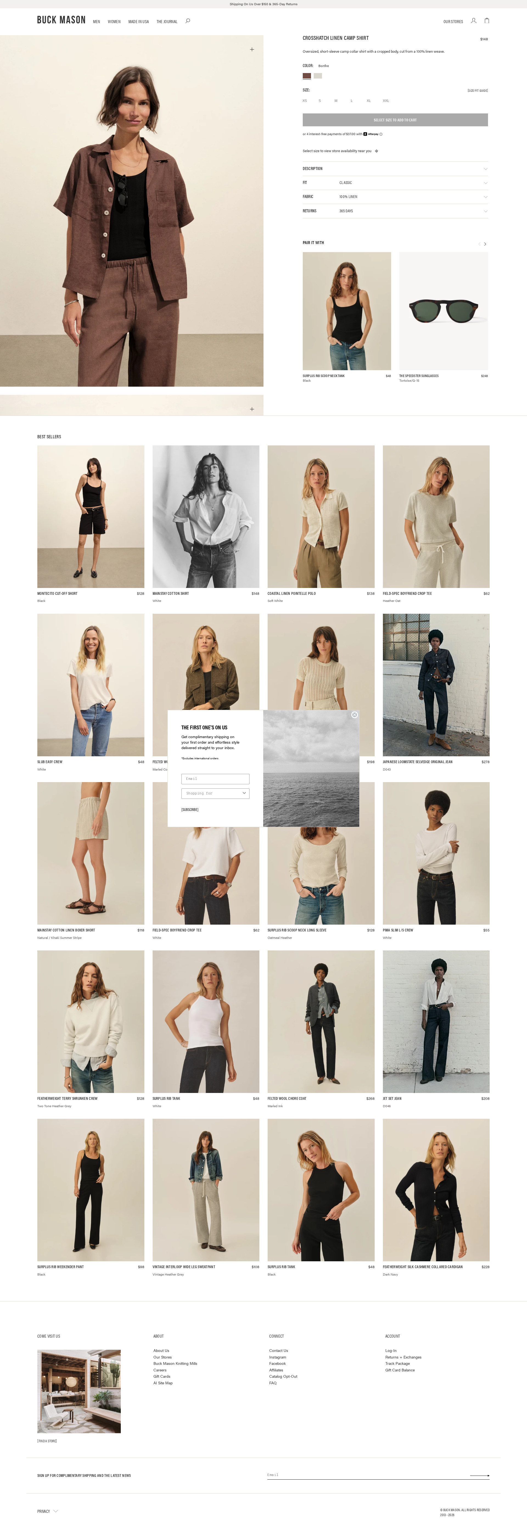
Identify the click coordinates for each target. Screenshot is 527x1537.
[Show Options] (244, 794)
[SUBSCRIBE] (189, 809)
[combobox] (214, 794)
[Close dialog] (354, 715)
